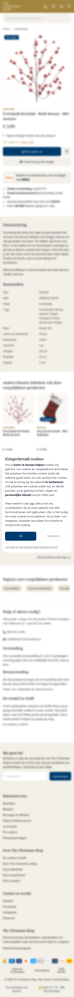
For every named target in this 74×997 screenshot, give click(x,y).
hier (32, 503)
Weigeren (53, 536)
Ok (21, 536)
